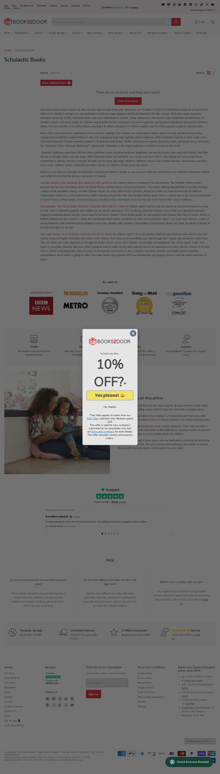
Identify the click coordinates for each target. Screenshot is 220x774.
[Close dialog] (133, 333)
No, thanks (110, 407)
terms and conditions (102, 431)
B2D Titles (92, 418)
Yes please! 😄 (110, 395)
